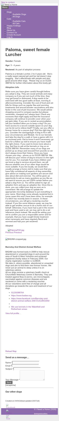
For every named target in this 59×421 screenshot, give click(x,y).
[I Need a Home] (9, 4)
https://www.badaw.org (21, 295)
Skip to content (8, 2)
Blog (9, 28)
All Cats (16, 23)
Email (8, 366)
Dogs (9, 12)
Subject (9, 369)
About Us (11, 30)
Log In (10, 37)
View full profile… (13, 313)
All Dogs (16, 16)
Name (8, 362)
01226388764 (17, 292)
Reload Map (10, 351)
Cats (9, 19)
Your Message (12, 380)
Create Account (14, 35)
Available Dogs (19, 14)
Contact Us (12, 32)
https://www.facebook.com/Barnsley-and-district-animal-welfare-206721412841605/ (30, 299)
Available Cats (19, 21)
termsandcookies (40, 414)
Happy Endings (14, 26)
